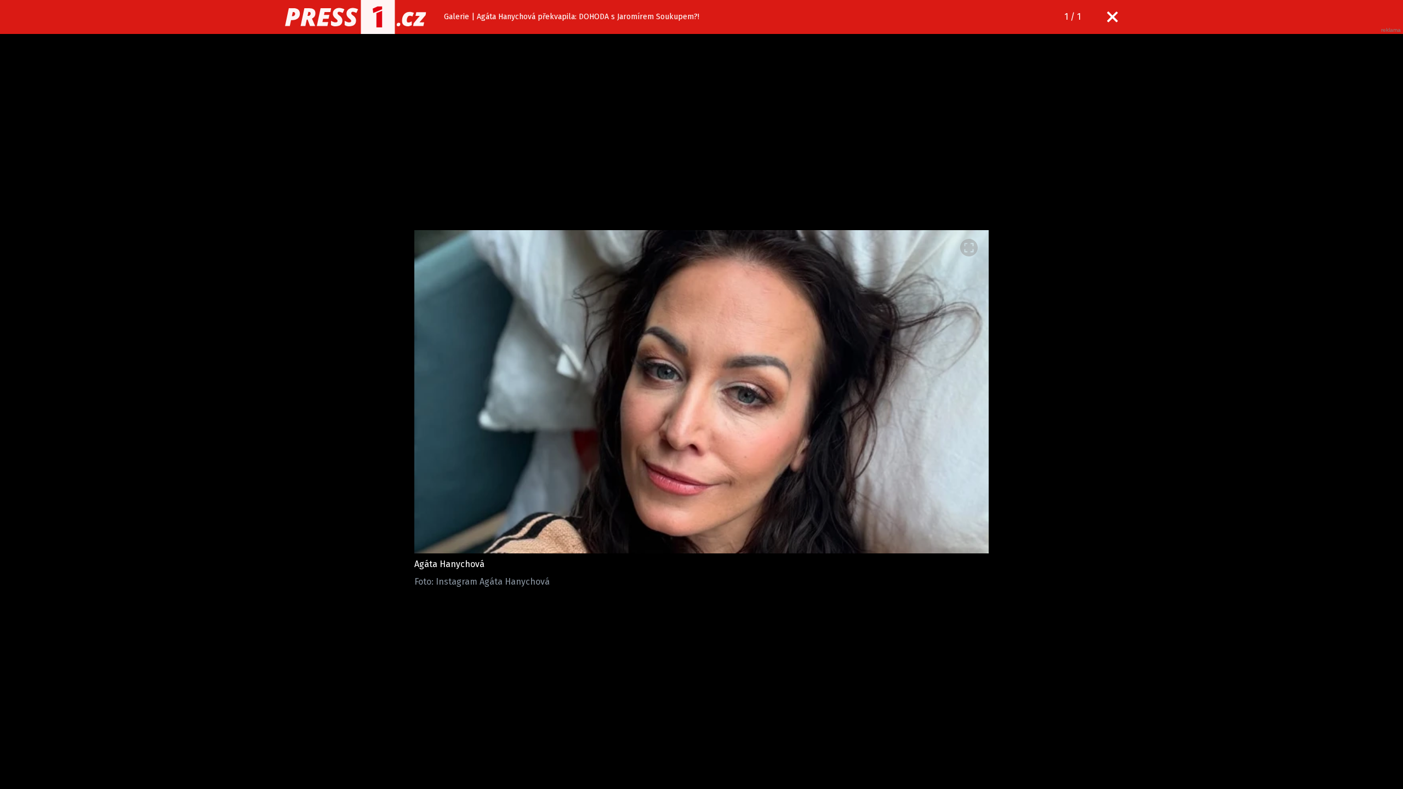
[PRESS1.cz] (355, 17)
